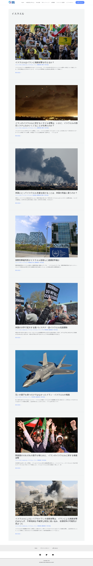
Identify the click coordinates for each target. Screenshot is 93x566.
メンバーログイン (69, 2)
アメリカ (24, 195)
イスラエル (30, 64)
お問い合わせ (55, 548)
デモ (43, 329)
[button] (79, 2)
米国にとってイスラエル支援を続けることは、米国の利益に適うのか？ (46, 193)
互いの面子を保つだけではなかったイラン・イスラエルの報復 (42, 395)
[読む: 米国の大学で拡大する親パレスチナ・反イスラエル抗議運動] (46, 303)
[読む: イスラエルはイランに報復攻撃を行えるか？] (46, 41)
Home (22, 2)
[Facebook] (40, 554)
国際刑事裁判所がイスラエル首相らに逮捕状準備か (37, 260)
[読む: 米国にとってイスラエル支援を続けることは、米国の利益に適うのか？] (46, 169)
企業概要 (53, 2)
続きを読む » (18, 72)
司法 (33, 262)
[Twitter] (46, 554)
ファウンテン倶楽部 (60, 2)
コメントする (18, 64)
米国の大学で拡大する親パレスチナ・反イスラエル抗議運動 (41, 327)
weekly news (24, 64)
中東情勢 (34, 195)
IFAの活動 (38, 2)
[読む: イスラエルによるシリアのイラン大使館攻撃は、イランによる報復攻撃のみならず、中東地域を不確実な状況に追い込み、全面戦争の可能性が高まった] (46, 498)
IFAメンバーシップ (45, 2)
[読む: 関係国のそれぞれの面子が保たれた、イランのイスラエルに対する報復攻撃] (46, 435)
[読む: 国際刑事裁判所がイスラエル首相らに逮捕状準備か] (46, 236)
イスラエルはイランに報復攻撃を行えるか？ (34, 62)
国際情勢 (39, 64)
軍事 (43, 64)
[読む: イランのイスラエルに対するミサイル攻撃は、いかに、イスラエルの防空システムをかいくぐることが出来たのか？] (46, 102)
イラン (35, 64)
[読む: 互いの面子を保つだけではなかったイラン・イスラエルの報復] (46, 370)
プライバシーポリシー (44, 548)
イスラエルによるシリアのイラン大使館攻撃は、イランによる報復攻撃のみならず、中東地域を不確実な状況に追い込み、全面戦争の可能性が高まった (46, 521)
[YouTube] (53, 554)
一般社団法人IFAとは (30, 2)
